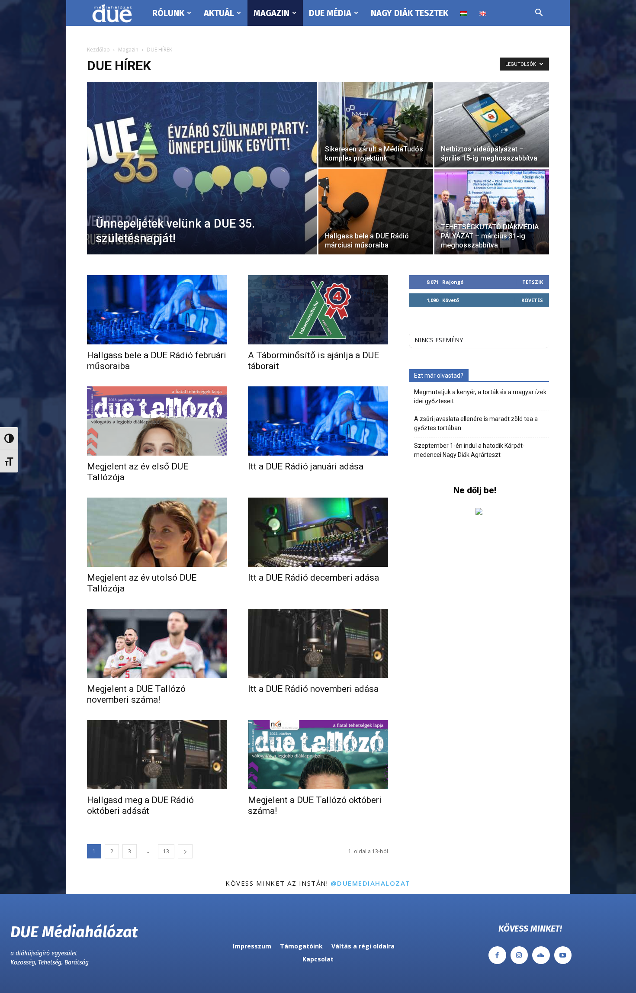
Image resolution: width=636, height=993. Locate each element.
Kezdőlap (98, 49)
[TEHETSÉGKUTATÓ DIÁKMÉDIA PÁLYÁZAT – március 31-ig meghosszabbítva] (491, 211)
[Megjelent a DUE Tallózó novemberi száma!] (157, 643)
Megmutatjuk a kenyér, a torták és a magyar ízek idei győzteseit (480, 397)
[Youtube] (563, 955)
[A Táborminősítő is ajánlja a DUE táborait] (318, 309)
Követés (532, 300)
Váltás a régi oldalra (363, 946)
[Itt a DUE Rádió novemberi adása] (318, 643)
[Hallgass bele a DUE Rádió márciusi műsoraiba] (375, 211)
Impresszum (252, 946)
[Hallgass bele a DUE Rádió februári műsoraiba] (157, 309)
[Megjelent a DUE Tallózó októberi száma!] (318, 754)
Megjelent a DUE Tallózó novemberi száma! (136, 694)
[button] (538, 14)
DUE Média (330, 13)
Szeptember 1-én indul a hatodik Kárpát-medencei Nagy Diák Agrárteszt (469, 450)
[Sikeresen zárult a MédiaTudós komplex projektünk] (375, 124)
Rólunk (168, 13)
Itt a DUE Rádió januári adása (305, 466)
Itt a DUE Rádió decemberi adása (313, 577)
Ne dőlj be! (474, 490)
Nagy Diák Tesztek (409, 13)
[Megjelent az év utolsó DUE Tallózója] (157, 532)
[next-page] (185, 851)
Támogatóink (301, 946)
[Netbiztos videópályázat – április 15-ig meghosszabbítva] (491, 124)
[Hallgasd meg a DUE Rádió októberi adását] (157, 754)
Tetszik (532, 282)
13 (166, 851)
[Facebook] (497, 955)
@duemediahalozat (371, 883)
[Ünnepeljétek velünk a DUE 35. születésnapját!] (202, 182)
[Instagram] (519, 955)
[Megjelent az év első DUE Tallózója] (157, 421)
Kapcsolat (318, 959)
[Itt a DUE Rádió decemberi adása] (318, 532)
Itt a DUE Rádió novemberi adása (313, 689)
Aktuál (219, 13)
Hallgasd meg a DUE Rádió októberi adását (140, 805)
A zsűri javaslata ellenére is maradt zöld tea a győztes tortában (476, 423)
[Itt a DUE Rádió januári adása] (318, 421)
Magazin (271, 13)
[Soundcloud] (541, 955)
